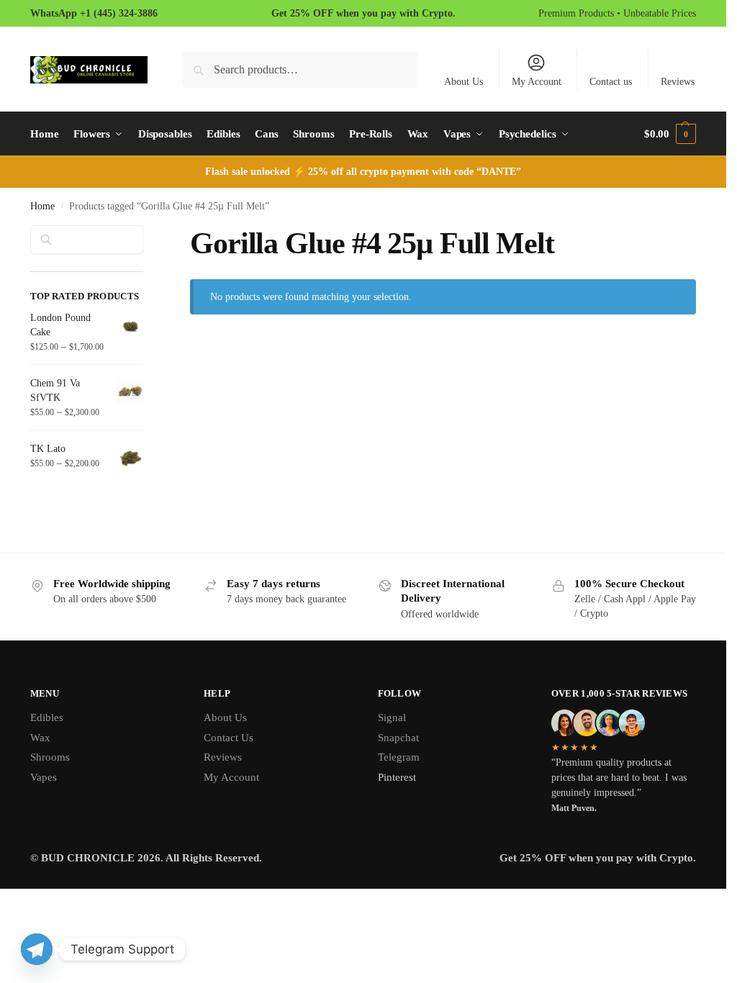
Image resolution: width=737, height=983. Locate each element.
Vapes (43, 777)
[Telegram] (37, 949)
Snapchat (398, 737)
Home (42, 206)
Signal (392, 717)
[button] (670, 133)
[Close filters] (147, 234)
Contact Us (228, 737)
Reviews (678, 81)
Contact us (610, 81)
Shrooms (50, 757)
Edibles (46, 717)
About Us (463, 81)
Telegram (399, 757)
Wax (40, 737)
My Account (536, 81)
